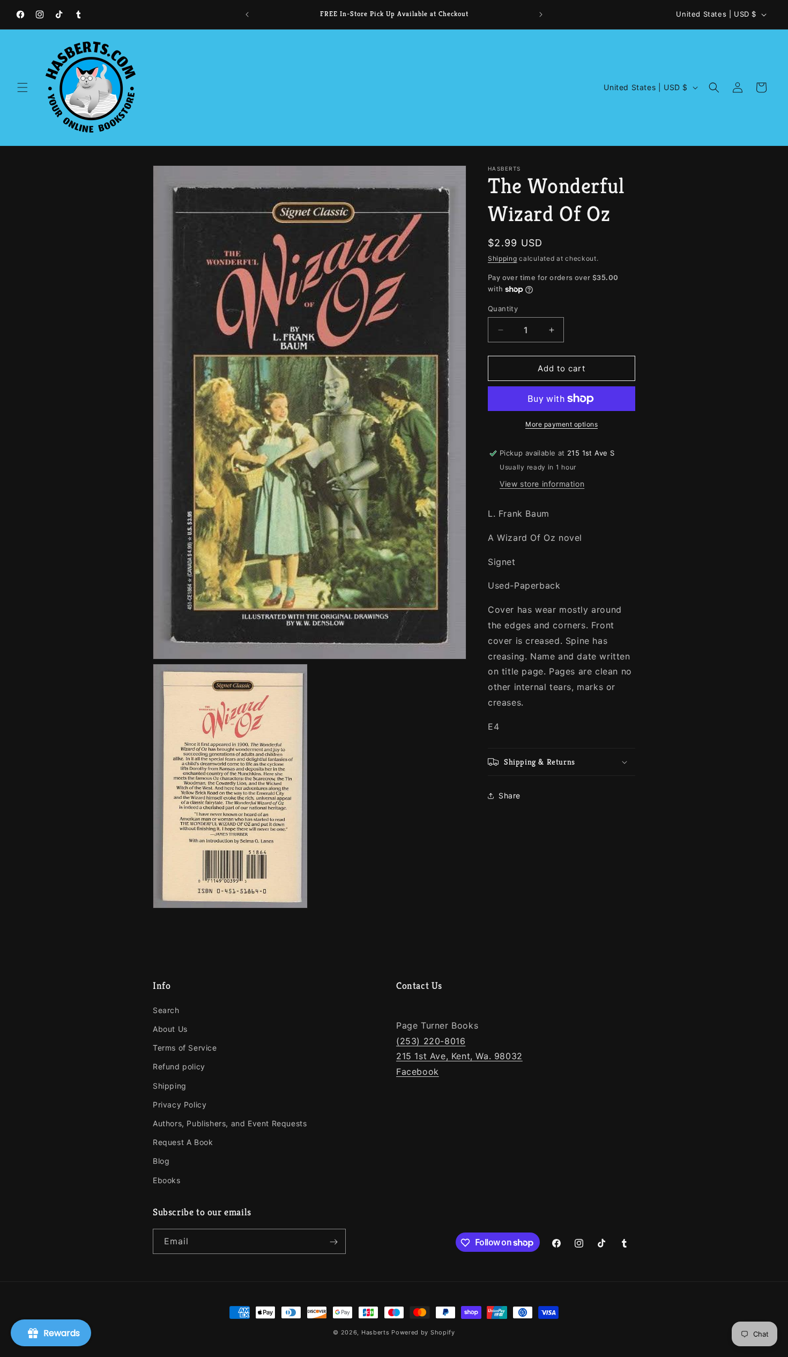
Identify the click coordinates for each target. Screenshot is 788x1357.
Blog (161, 1161)
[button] (22, 87)
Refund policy (179, 1067)
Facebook (417, 1072)
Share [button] (510, 795)
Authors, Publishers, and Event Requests (230, 1123)
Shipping (502, 258)
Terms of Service (185, 1048)
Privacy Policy (179, 1104)
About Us (170, 1029)
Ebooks (167, 1180)
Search (166, 1010)
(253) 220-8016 (430, 1041)
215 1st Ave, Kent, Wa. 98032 (459, 1056)
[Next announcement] (541, 14)
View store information (542, 483)
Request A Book (183, 1142)
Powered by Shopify (423, 1332)
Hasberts (375, 1332)
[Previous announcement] (247, 14)
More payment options (561, 424)
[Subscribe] (333, 1242)
